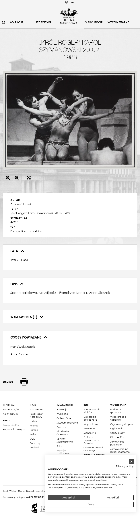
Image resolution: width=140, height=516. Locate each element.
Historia (34, 429)
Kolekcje (16, 22)
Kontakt (34, 447)
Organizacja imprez (121, 424)
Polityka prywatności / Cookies (91, 440)
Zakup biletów (11, 425)
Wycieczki (62, 413)
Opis (14, 284)
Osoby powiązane (26, 337)
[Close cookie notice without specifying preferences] (131, 461)
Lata (14, 251)
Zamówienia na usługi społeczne (120, 450)
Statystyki (43, 22)
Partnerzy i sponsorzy (116, 411)
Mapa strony (90, 424)
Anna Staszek (19, 354)
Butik (59, 446)
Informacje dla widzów (91, 411)
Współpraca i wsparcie (118, 418)
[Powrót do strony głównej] (68, 16)
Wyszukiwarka (119, 22)
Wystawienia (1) (24, 317)
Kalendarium (10, 413)
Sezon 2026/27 (11, 409)
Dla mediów (117, 437)
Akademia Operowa (63, 433)
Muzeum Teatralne (67, 422)
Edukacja (62, 409)
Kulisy (33, 434)
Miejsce (34, 425)
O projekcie (93, 22)
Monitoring (89, 432)
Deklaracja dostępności (90, 418)
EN (72, 2)
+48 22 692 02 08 (35, 497)
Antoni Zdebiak (21, 204)
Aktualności (36, 409)
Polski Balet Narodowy (36, 415)
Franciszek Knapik (22, 346)
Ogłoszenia (116, 428)
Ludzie (33, 421)
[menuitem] (3, 22)
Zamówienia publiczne (117, 443)
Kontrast (66, 2)
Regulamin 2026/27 (14, 429)
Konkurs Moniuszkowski (65, 440)
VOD (32, 438)
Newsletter (89, 428)
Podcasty (35, 443)
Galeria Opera (65, 418)
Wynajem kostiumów (63, 452)
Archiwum (62, 427)
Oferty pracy (117, 432)
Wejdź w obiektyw (93, 454)
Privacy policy (125, 466)
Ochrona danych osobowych (93, 449)
